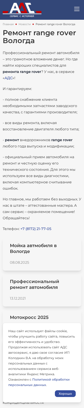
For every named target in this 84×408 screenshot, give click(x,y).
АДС (8, 78)
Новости (25, 24)
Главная (8, 24)
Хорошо (65, 394)
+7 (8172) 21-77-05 (35, 229)
